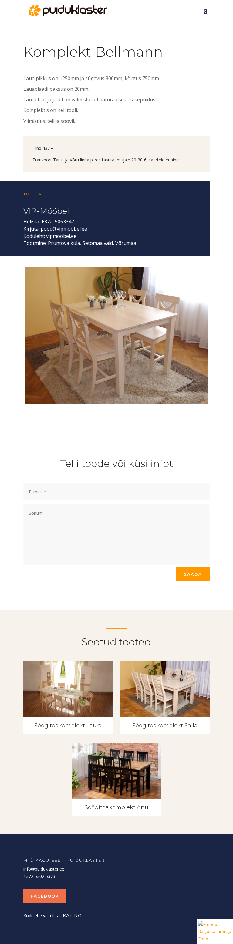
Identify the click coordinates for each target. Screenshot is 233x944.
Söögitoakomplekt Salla (165, 725)
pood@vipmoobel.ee (64, 228)
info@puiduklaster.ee (43, 869)
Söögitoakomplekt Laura (68, 725)
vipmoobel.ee (61, 236)
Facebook (45, 896)
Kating (72, 916)
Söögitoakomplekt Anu (116, 807)
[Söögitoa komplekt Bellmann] (116, 402)
